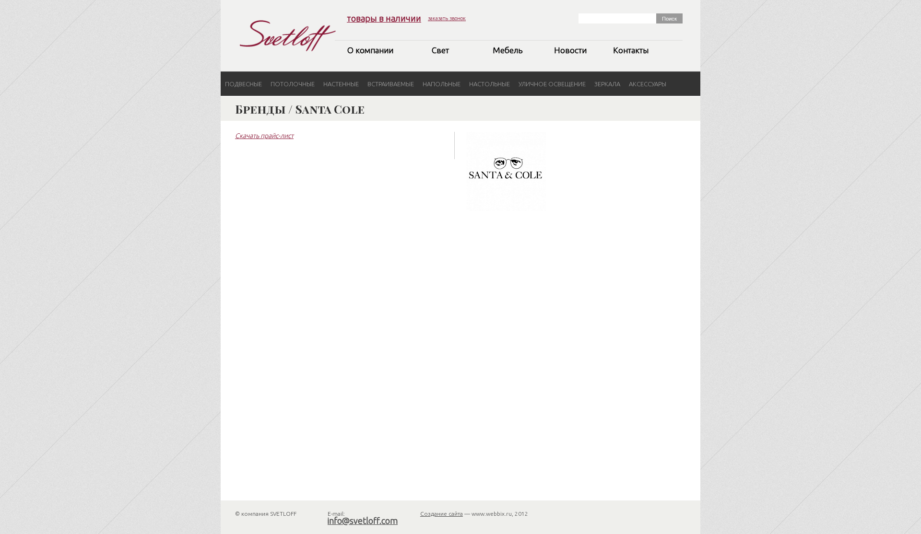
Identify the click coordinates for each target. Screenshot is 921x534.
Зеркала (607, 84)
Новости (570, 50)
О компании (370, 50)
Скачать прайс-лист (264, 135)
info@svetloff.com (363, 520)
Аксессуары (647, 84)
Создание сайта (441, 514)
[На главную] (288, 35)
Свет (440, 50)
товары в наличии (384, 18)
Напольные (441, 84)
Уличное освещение (552, 84)
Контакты (631, 50)
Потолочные (293, 84)
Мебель (507, 50)
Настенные (341, 84)
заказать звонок (447, 18)
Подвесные (243, 84)
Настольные (489, 84)
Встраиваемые (390, 84)
